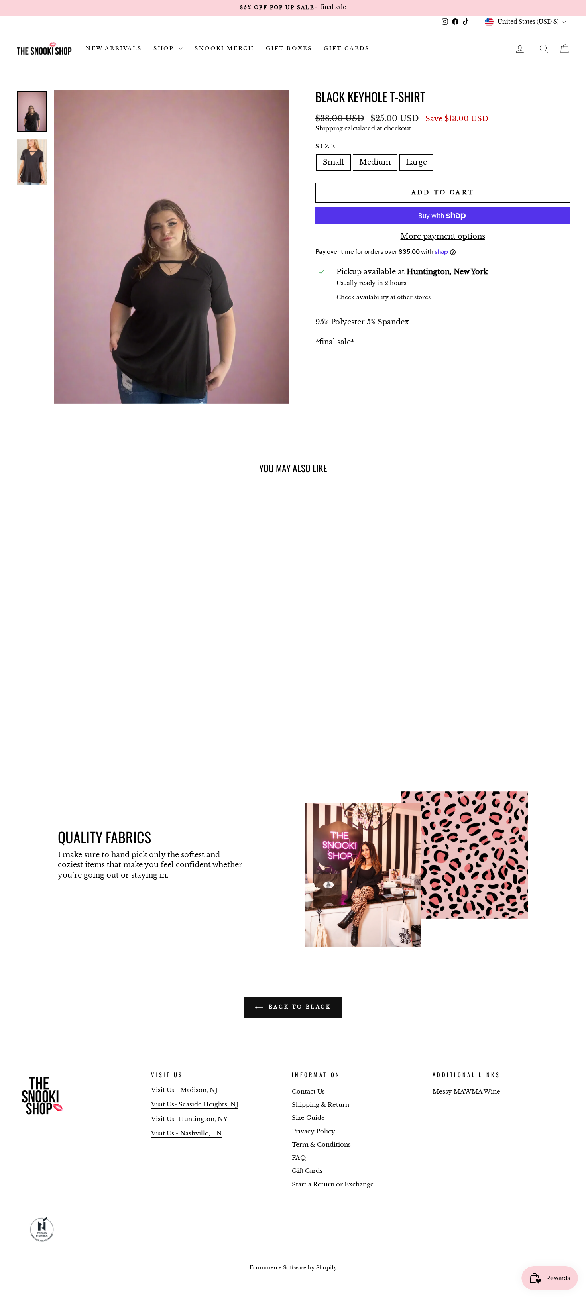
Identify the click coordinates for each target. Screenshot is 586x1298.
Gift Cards (346, 48)
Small (333, 162)
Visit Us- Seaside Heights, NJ (194, 1104)
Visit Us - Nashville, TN (186, 1133)
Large (416, 162)
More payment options (443, 236)
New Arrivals (114, 48)
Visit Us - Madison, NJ (184, 1090)
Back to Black (298, 1007)
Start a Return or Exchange (333, 1184)
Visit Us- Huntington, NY (189, 1119)
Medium (375, 162)
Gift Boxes (289, 48)
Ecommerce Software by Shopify (293, 1268)
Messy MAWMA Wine (466, 1091)
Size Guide (308, 1117)
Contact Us (308, 1091)
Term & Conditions (321, 1144)
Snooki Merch (224, 48)
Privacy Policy (313, 1131)
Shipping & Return (320, 1104)
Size (325, 146)
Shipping (329, 128)
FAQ (299, 1157)
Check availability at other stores (383, 297)
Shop (165, 48)
